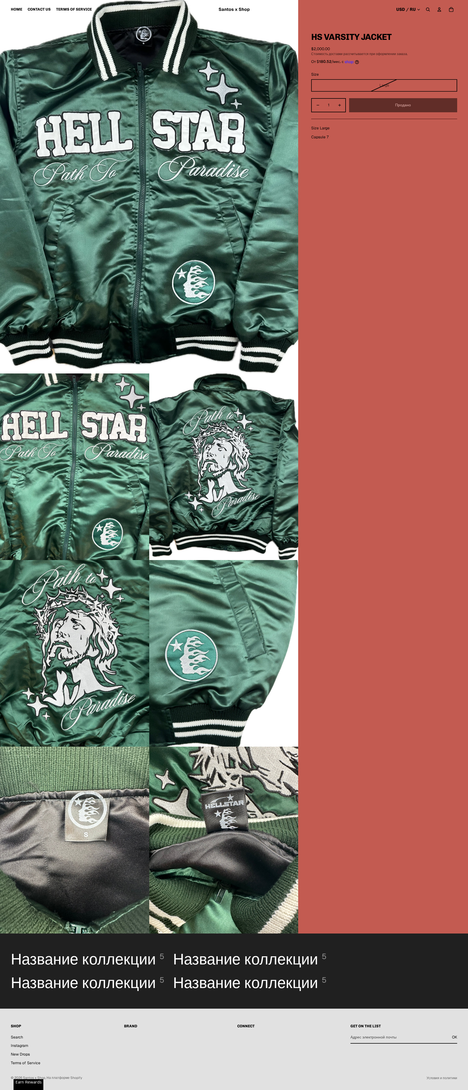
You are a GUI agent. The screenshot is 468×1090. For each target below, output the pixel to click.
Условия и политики (442, 1078)
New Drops (20, 1054)
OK (454, 1037)
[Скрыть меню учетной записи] (439, 9)
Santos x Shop (34, 1078)
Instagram (19, 1045)
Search (17, 1037)
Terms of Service (25, 1062)
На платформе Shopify (64, 1078)
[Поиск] (428, 9)
